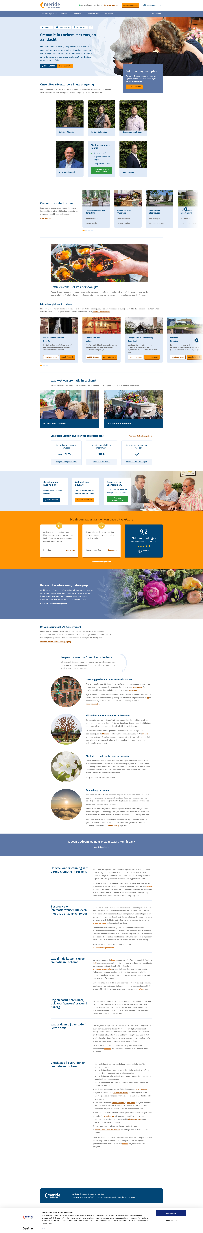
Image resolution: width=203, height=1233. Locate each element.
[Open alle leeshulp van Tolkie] (91, 27)
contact (99, 1194)
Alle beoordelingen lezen (101, 561)
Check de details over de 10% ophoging (55, 642)
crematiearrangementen (102, 969)
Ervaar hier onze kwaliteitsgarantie (53, 603)
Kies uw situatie (65, 66)
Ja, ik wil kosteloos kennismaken (101, 171)
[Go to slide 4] (92, 230)
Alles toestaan (171, 1213)
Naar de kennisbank (102, 847)
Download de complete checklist (107, 1130)
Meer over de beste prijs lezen (140, 436)
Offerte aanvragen (130, 5)
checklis (107, 1049)
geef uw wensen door (101, 312)
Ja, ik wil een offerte (85, 500)
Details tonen (47, 1229)
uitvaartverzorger (99, 923)
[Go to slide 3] (89, 230)
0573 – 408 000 (116, 945)
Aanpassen (170, 1220)
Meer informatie (67, 357)
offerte (141, 989)
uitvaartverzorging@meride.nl (106, 1197)
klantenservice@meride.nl (103, 948)
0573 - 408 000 (112, 5)
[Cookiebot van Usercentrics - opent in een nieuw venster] (28, 1228)
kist (94, 963)
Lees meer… (70, 550)
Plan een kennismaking (117, 499)
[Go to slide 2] (86, 230)
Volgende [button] (186, 209)
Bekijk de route (51, 357)
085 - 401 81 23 (130, 1197)
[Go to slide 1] (83, 230)
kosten (149, 886)
